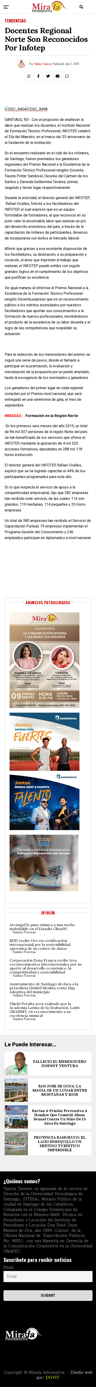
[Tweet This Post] (48, 76)
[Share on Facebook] (38, 76)
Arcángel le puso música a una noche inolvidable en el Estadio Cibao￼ (42, 926)
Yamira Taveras (42, 64)
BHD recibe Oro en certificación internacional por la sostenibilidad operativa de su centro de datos (40, 944)
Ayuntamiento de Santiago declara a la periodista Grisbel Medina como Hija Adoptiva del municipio (44, 988)
